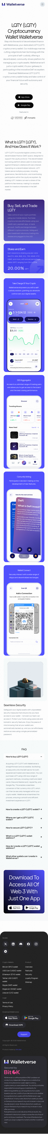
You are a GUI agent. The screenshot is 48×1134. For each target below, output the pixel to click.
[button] (42, 5)
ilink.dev (19, 1049)
